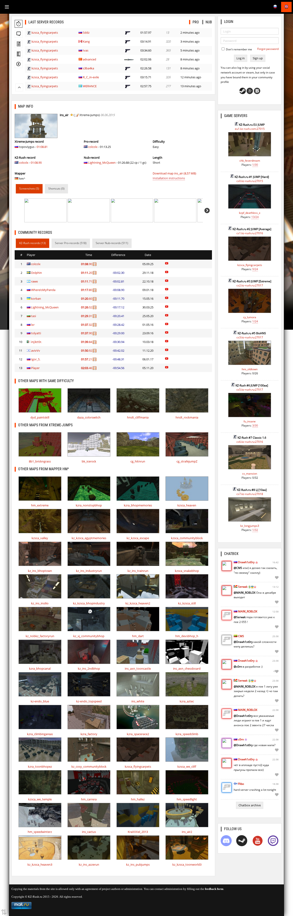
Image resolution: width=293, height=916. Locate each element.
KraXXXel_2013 (138, 832)
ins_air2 (187, 832)
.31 (87, 316)
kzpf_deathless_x (249, 213)
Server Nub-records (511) (112, 243)
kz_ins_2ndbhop (89, 668)
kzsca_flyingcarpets (45, 32)
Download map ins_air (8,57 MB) (174, 173)
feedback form (214, 889)
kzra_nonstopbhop (89, 505)
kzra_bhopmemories (138, 505)
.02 (87, 307)
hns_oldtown (250, 369)
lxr (33, 325)
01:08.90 (36, 162)
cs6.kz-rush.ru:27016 (249, 442)
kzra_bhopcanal (40, 668)
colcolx (23, 162)
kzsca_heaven (186, 505)
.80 (87, 290)
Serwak (242, 587)
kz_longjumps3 (249, 526)
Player (35, 368)
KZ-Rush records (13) (32, 243)
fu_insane (250, 421)
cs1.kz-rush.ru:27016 (249, 233)
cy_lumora (249, 317)
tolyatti (36, 333)
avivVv (35, 350)
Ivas (85, 50)
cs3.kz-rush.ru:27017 (249, 337)
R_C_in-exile (91, 77)
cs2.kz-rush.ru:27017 (249, 285)
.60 (87, 298)
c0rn (241, 739)
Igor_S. (35, 359)
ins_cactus (89, 832)
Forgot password (268, 49)
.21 (87, 359)
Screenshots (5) (29, 188)
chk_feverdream (249, 161)
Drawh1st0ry (246, 562)
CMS (241, 636)
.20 (87, 273)
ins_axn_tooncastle (138, 668)
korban (36, 298)
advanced (89, 59)
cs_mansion (249, 474)
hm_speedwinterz (40, 832)
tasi (33, 316)
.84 (87, 342)
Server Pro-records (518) (71, 243)
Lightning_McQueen (102, 162)
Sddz (86, 32)
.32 (87, 325)
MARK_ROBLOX (247, 611)
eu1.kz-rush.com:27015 (250, 129)
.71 (87, 281)
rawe (34, 281)
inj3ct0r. (36, 342)
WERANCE (90, 86)
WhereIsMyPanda (43, 290)
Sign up (258, 58)
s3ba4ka (88, 68)
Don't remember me (238, 49)
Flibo (241, 784)
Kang (86, 41)
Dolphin (36, 273)
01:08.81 (42, 147)
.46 (87, 368)
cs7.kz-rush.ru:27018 (249, 494)
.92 (87, 350)
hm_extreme (40, 505)
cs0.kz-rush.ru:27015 (249, 181)
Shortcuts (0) (56, 188)
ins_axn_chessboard (187, 668)
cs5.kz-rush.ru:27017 (249, 389)
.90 (87, 264)
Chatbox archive (250, 805)
